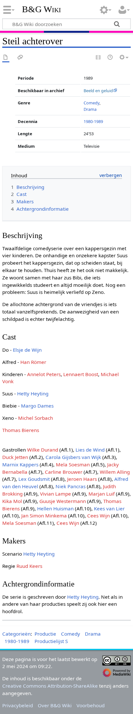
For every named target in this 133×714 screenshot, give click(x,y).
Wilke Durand (42, 449)
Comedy (91, 103)
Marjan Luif (101, 493)
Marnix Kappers (20, 464)
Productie (45, 633)
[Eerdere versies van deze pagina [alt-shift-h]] (110, 57)
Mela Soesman (73, 464)
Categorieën (16, 633)
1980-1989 (93, 121)
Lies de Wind (90, 449)
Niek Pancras (71, 486)
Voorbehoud (91, 705)
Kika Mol (12, 501)
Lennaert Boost (80, 374)
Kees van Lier (109, 508)
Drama (90, 109)
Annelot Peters (44, 374)
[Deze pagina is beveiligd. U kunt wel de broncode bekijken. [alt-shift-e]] (98, 57)
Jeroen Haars (82, 479)
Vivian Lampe (55, 493)
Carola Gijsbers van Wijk (73, 457)
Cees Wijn (98, 515)
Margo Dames (37, 405)
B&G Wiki (41, 9)
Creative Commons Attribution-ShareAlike (50, 686)
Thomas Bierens (20, 430)
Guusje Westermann (62, 501)
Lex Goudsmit (34, 479)
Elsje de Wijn (27, 350)
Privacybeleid (17, 705)
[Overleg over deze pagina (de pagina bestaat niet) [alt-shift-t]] (20, 57)
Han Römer (33, 362)
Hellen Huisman (55, 508)
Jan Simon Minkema (44, 515)
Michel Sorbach (35, 418)
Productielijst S (51, 641)
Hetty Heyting (32, 393)
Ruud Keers (29, 566)
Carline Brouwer (63, 472)
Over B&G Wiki (55, 705)
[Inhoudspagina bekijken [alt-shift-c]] (5, 57)
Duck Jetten (15, 457)
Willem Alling (115, 472)
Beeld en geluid (98, 90)
